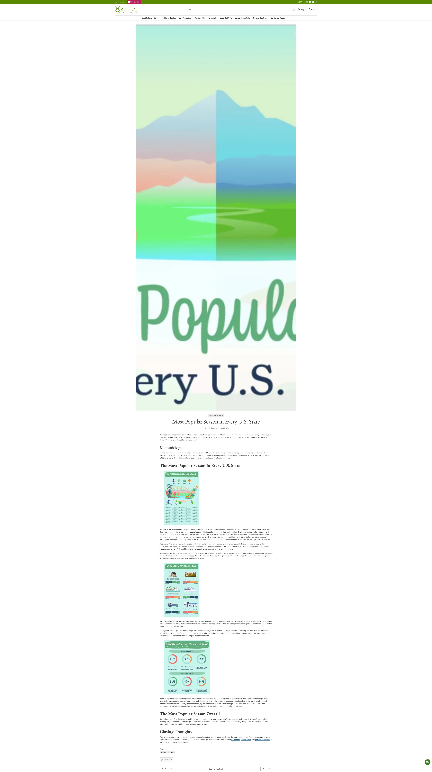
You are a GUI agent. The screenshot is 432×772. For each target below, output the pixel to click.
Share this (168, 760)
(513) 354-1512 (302, 2)
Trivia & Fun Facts (216, 415)
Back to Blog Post (216, 769)
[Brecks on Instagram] (316, 2)
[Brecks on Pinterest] (313, 2)
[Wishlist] (293, 10)
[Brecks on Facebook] (310, 2)
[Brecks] (126, 10)
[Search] (245, 9)
